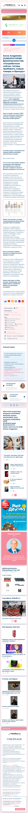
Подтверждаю (20, 809)
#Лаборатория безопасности (12, 318)
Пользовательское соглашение (10, 790)
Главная (6, 48)
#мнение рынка (19, 324)
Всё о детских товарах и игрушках (11, 6)
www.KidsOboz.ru (11, 762)
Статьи (6, 37)
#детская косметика (10, 322)
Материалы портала (11, 627)
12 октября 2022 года (10, 312)
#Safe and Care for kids (10, 320)
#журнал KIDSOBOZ (10, 329)
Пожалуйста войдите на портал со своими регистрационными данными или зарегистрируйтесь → (13, 372)
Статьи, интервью (14, 48)
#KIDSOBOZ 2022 (9, 327)
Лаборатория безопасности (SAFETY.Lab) (11, 50)
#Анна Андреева (9, 324)
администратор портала (14, 740)
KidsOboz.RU (6, 728)
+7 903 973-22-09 (14, 739)
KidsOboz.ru (10, 765)
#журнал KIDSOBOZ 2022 (11, 325)
